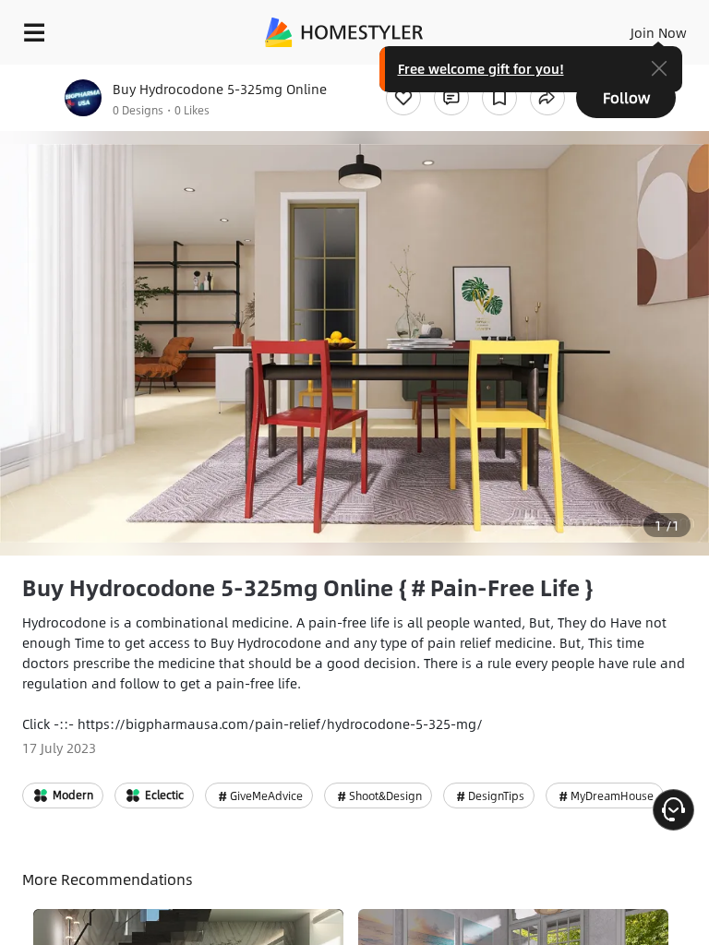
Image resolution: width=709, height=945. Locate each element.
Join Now (659, 32)
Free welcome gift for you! (481, 68)
